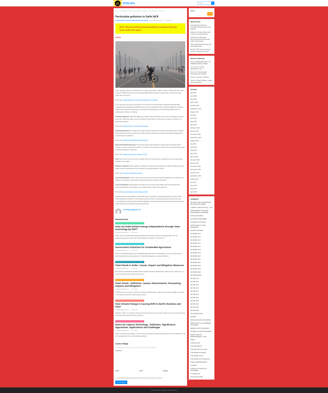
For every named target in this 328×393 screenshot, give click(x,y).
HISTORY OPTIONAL (196, 230)
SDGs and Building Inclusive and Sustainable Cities (200, 45)
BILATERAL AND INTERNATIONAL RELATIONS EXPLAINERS (200, 203)
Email (141, 371)
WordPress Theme (166, 390)
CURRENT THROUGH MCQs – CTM (201, 207)
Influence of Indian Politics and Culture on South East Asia (200, 33)
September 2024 (195, 137)
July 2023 (193, 182)
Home (116, 11)
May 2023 (193, 189)
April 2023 (193, 192)
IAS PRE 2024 (194, 310)
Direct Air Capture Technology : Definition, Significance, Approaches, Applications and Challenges (145, 326)
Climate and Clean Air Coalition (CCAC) (135, 154)
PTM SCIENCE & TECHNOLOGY (200, 359)
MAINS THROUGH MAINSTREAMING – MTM (198, 336)
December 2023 (195, 166)
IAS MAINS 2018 (195, 250)
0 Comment (168, 20)
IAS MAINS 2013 (195, 234)
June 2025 (193, 118)
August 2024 (194, 141)
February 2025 (195, 128)
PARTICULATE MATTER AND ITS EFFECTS (135, 140)
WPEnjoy (174, 390)
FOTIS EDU (129, 3)
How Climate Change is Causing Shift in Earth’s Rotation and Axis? (148, 305)
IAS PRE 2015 (194, 285)
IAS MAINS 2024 (195, 269)
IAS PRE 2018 (194, 294)
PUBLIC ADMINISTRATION (198, 362)
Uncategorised (195, 374)
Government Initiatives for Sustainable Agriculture (143, 247)
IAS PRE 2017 (194, 291)
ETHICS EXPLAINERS (196, 216)
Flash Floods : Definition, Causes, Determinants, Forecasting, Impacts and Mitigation (148, 284)
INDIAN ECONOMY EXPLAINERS (200, 320)
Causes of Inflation (203, 77)
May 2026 (193, 99)
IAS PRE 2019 (194, 298)
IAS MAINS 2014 (195, 237)
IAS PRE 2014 (194, 282)
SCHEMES (193, 365)
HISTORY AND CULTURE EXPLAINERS (198, 226)
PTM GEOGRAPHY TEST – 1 (197, 68)
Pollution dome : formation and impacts (135, 126)
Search (192, 11)
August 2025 (194, 112)
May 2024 (193, 150)
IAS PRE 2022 (194, 307)
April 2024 (193, 153)
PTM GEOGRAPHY (196, 346)
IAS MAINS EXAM (195, 275)
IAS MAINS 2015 (195, 240)
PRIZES (192, 340)
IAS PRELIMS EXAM (196, 314)
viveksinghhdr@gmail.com (156, 20)
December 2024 (195, 134)
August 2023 (194, 179)
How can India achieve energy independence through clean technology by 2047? (147, 228)
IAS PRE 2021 (194, 304)
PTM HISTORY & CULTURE (198, 349)
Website (165, 371)
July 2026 (193, 93)
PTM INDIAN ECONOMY (198, 352)
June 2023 (193, 185)
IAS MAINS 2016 (195, 243)
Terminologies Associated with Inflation (198, 73)
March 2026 (194, 102)
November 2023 (195, 169)
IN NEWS (193, 317)
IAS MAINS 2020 (195, 256)
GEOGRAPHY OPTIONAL (198, 222)
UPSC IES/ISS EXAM (196, 377)
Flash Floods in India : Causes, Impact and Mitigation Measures (149, 265)
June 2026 (193, 96)
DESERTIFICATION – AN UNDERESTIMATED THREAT (200, 63)
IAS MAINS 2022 (195, 262)
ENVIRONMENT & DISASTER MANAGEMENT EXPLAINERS (133, 11)
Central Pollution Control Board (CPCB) (135, 192)
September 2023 (195, 176)
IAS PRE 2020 (194, 301)
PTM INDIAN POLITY (196, 356)
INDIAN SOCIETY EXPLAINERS (199, 328)
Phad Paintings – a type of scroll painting (201, 81)
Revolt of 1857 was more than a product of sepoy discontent (200, 50)
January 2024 (194, 163)
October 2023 (194, 173)
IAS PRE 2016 (194, 288)
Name (117, 371)
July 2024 (193, 144)
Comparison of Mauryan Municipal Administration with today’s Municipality (200, 39)
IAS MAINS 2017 (195, 246)
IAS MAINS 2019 (195, 253)
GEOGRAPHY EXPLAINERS (198, 219)
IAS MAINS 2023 (195, 266)
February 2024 (195, 160)
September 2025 (195, 109)
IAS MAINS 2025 (195, 272)
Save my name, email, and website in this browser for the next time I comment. (140, 378)
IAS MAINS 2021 (195, 259)
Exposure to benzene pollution (132, 173)
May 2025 (193, 121)
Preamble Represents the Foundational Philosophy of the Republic (200, 27)
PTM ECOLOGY (195, 343)
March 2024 (194, 157)
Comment (118, 350)
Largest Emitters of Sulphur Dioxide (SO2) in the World (140, 100)
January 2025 (194, 131)
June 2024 (193, 147)
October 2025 (194, 105)
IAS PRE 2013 (194, 278)
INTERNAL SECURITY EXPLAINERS (201, 331)
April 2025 (193, 125)
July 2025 (193, 115)
